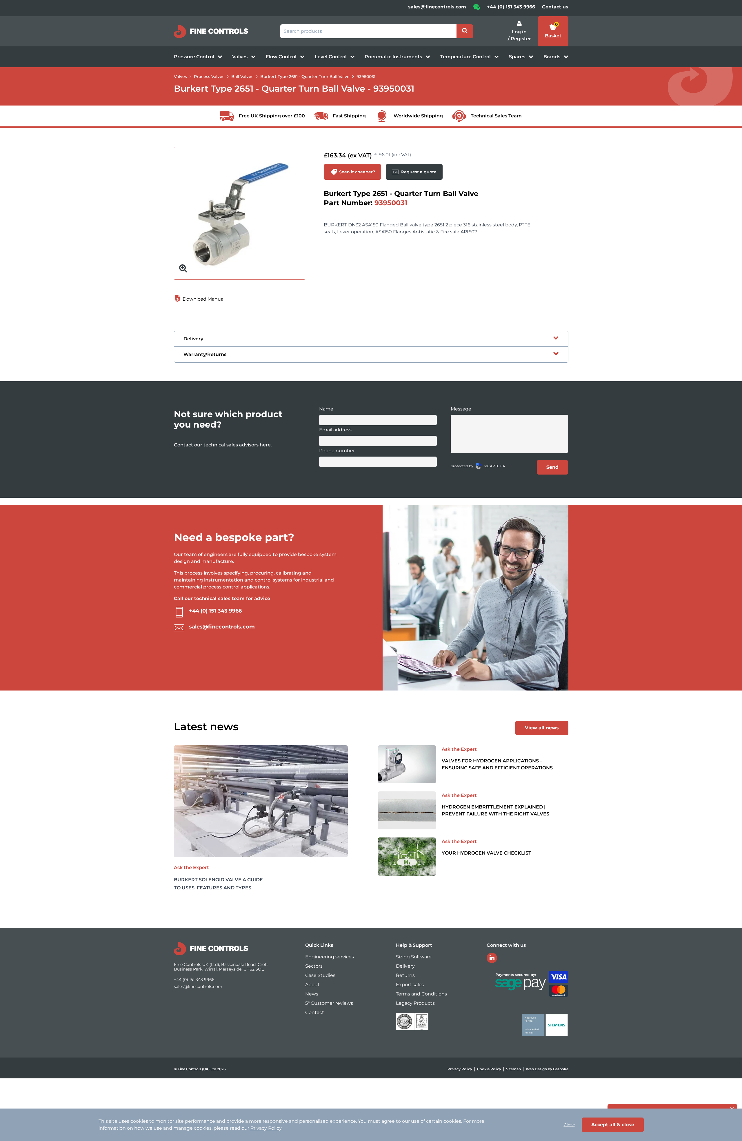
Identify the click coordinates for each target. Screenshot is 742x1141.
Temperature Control (466, 56)
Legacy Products (415, 1003)
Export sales (410, 984)
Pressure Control (194, 56)
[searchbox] (368, 31)
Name (326, 409)
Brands (552, 56)
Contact (314, 1012)
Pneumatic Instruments (394, 56)
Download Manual (203, 299)
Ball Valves (242, 76)
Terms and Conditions (421, 994)
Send (552, 467)
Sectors (314, 966)
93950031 (366, 76)
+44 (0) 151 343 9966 (511, 7)
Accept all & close (612, 1124)
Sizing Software (414, 957)
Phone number (337, 450)
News (311, 994)
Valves (240, 56)
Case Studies (320, 975)
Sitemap (513, 1069)
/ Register (519, 38)
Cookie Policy (489, 1069)
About (312, 984)
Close (569, 1124)
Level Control (331, 56)
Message (461, 409)
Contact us (555, 7)
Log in (519, 31)
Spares (517, 56)
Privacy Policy (460, 1069)
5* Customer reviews (329, 1003)
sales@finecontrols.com (437, 7)
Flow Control (282, 56)
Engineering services (329, 957)
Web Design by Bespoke (547, 1069)
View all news (542, 728)
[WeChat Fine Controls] (476, 9)
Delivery (405, 966)
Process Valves (209, 76)
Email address (335, 430)
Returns (405, 975)
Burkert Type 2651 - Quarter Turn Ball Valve (305, 76)
